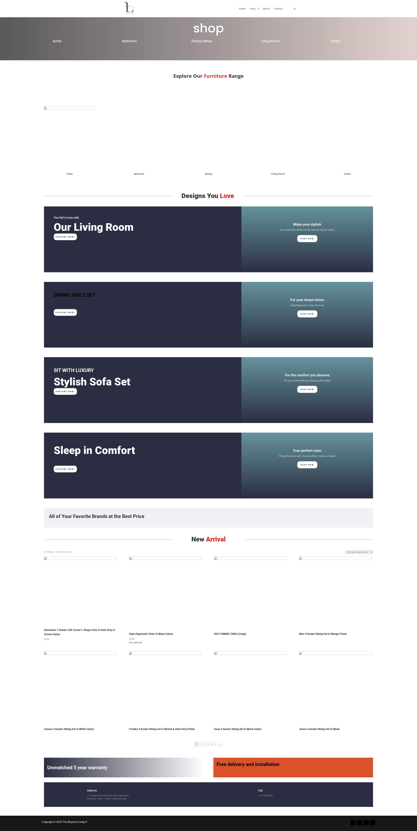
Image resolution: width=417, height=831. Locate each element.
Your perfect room (307, 451)
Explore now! (65, 237)
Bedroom (129, 41)
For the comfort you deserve (307, 375)
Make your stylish (307, 224)
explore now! (65, 312)
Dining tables (202, 41)
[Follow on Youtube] (366, 822)
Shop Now (307, 239)
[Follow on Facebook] (353, 822)
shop (252, 8)
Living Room (270, 41)
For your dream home (307, 300)
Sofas (57, 41)
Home (242, 8)
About (266, 8)
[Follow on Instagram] (359, 822)
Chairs (335, 41)
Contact (278, 8)
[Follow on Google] (372, 822)
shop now (307, 465)
